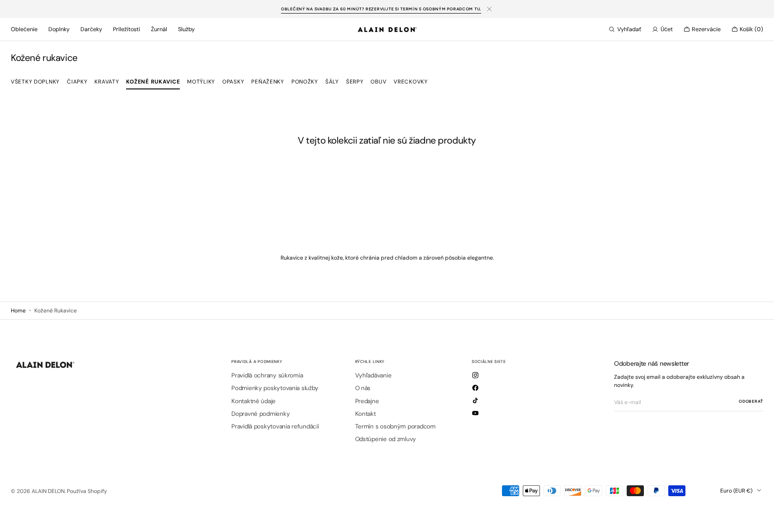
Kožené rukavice (153, 81)
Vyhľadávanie (373, 375)
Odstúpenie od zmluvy (386, 439)
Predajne (367, 401)
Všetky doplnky (35, 81)
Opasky (233, 81)
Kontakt (365, 414)
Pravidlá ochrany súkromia (267, 375)
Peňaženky (267, 81)
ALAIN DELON (48, 491)
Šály (332, 81)
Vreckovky (410, 81)
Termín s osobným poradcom (395, 426)
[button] (625, 29)
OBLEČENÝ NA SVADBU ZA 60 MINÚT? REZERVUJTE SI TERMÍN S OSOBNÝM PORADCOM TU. (381, 8)
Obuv (378, 81)
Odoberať (751, 401)
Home (18, 310)
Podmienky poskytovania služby (274, 388)
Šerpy (355, 81)
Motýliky (201, 81)
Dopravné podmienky (260, 414)
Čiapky (77, 81)
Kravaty (106, 81)
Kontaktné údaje (253, 401)
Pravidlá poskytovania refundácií (275, 426)
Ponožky (304, 81)
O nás (363, 388)
